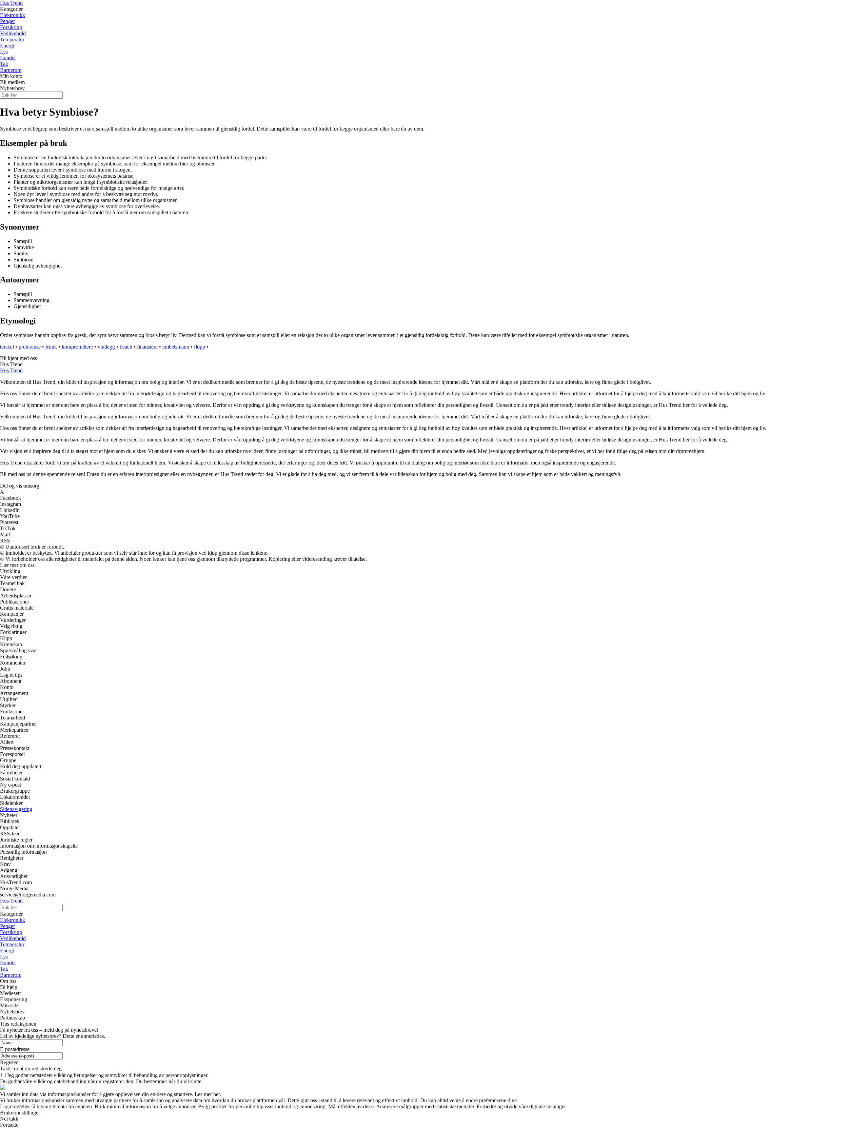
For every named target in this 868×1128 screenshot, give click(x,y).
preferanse (30, 347)
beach (126, 347)
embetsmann (175, 347)
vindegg (106, 347)
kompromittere (77, 347)
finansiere (147, 347)
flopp (199, 347)
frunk (51, 347)
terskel (7, 347)
